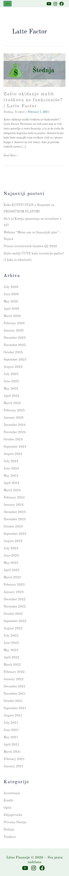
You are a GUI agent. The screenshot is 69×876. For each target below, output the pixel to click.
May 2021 (11, 737)
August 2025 (13, 366)
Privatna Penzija (15, 822)
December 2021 (15, 686)
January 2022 (14, 679)
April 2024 (11, 483)
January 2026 (14, 330)
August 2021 (13, 715)
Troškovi (19, 112)
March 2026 (12, 316)
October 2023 (13, 526)
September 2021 (15, 708)
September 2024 (15, 446)
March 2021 (12, 751)
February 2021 (14, 759)
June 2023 (11, 555)
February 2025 (14, 410)
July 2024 (11, 461)
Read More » (11, 155)
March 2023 (12, 577)
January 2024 (14, 504)
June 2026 (11, 294)
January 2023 (14, 592)
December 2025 (15, 337)
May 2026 (11, 301)
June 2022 (11, 643)
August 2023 (13, 541)
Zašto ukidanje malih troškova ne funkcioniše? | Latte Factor (33, 100)
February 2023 (14, 584)
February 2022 (14, 672)
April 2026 (11, 308)
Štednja (8, 112)
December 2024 (15, 425)
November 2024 (15, 432)
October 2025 (13, 352)
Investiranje (12, 793)
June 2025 (11, 381)
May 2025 (11, 388)
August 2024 (13, 454)
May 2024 (11, 475)
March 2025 (12, 403)
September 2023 (15, 533)
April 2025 (11, 396)
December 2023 (15, 512)
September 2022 (15, 621)
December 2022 (15, 599)
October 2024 (13, 439)
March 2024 (12, 490)
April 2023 (11, 570)
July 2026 (11, 287)
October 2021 (13, 701)
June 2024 (11, 468)
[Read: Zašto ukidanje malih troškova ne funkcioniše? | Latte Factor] (34, 70)
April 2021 (11, 744)
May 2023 (11, 563)
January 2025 (14, 417)
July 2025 (11, 374)
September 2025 (15, 359)
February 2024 (14, 497)
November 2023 (15, 519)
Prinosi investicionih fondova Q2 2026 (30, 246)
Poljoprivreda (13, 815)
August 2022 (13, 628)
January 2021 (14, 766)
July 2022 (11, 635)
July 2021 (11, 722)
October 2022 (13, 614)
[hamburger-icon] (8, 3)
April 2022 (11, 657)
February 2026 (14, 323)
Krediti (8, 800)
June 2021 (11, 730)
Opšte (7, 807)
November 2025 (15, 345)
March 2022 (12, 664)
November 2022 (15, 606)
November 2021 (15, 693)
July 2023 (11, 548)
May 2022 (11, 650)
